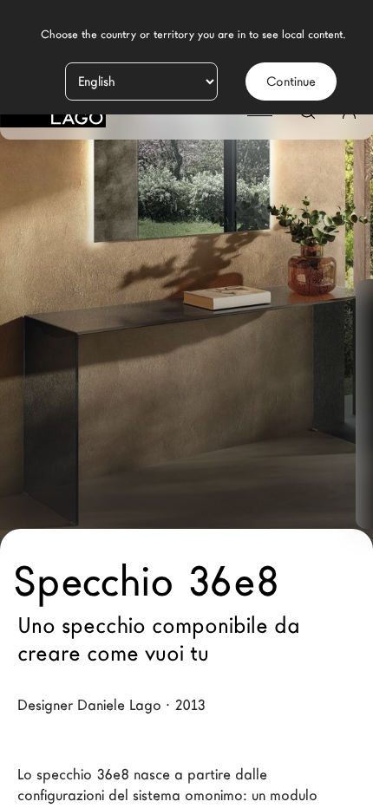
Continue (291, 81)
